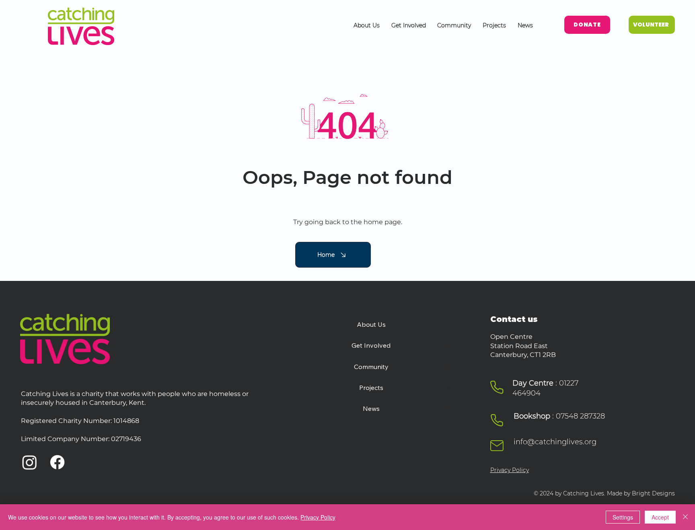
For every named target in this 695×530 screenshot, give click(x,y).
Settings (623, 517)
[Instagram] (29, 462)
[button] (367, 25)
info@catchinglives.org (555, 441)
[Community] (448, 366)
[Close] (685, 517)
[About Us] (448, 324)
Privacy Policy (509, 470)
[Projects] (448, 387)
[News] (448, 408)
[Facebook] (57, 462)
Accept (660, 517)
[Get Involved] (448, 345)
